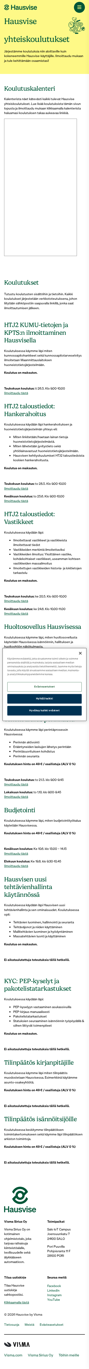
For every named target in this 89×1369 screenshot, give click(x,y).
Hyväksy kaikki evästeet (44, 711)
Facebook (54, 1286)
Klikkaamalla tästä (16, 1302)
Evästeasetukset (44, 687)
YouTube (53, 1299)
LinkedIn (53, 1290)
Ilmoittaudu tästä (16, 392)
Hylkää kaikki (44, 699)
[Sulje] (80, 653)
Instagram (54, 1295)
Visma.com (13, 1355)
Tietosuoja (11, 1324)
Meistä (29, 1324)
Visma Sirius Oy (40, 1355)
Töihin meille (69, 1355)
